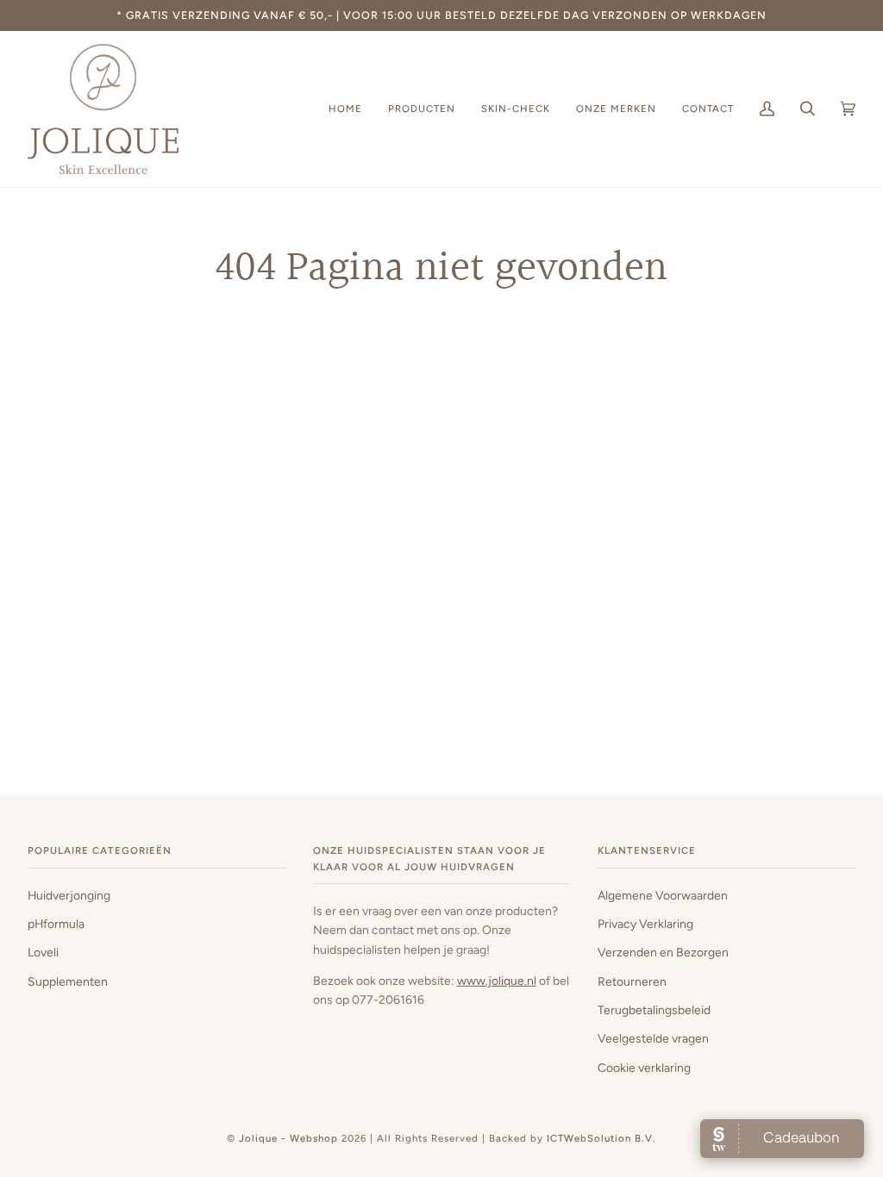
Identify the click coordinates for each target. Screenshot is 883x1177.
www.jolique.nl (496, 980)
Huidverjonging (69, 895)
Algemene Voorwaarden (663, 895)
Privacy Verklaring (645, 924)
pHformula (56, 924)
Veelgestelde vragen (653, 1038)
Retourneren (632, 981)
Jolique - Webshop (288, 1138)
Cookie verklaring (644, 1067)
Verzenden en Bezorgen (663, 952)
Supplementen (68, 981)
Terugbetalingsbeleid (654, 1010)
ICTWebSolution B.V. (601, 1138)
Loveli (43, 952)
